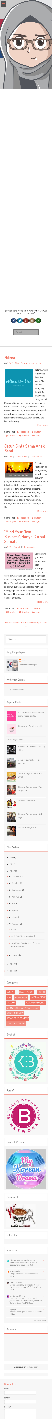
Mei (14, 903)
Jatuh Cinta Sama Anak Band (24, 448)
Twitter (37, 432)
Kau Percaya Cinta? (15, 739)
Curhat (17, 547)
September (17, 890)
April (14, 910)
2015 (12, 964)
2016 (12, 871)
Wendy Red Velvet (15, 1023)
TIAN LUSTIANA (16, 1282)
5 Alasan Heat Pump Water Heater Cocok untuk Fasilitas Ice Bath (23, 1263)
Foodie (41, 992)
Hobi (8, 997)
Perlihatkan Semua (40, 1320)
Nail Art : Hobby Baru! (27, 827)
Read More (42, 425)
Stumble (25, 435)
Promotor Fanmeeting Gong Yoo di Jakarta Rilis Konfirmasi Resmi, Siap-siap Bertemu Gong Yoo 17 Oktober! (26, 1300)
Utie (23, 660)
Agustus (16, 897)
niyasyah (13, 1309)
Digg (37, 435)
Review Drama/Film (35, 1002)
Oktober (16, 883)
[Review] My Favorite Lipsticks (30, 726)
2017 (12, 864)
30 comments (29, 547)
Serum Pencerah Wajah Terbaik (22, 1008)
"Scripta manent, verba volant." (23, 1260)
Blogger (34, 1367)
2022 (12, 857)
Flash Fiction (21, 363)
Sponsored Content (17, 1018)
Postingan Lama (39, 622)
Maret (14, 917)
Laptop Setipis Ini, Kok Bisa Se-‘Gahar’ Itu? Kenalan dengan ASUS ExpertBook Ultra (25, 1287)
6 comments (35, 363)
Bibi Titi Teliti (15, 1271)
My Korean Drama (16, 689)
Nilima (9, 357)
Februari (16, 924)
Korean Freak (21, 456)
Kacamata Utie (26, 296)
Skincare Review (15, 1013)
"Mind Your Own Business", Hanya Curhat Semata (24, 536)
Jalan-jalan (21, 997)
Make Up (10, 1002)
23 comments (35, 456)
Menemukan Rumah (26, 800)
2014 (12, 971)
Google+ (12, 435)
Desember (17, 876)
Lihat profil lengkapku (28, 665)
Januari (15, 955)
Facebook (24, 432)
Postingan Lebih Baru (15, 622)
